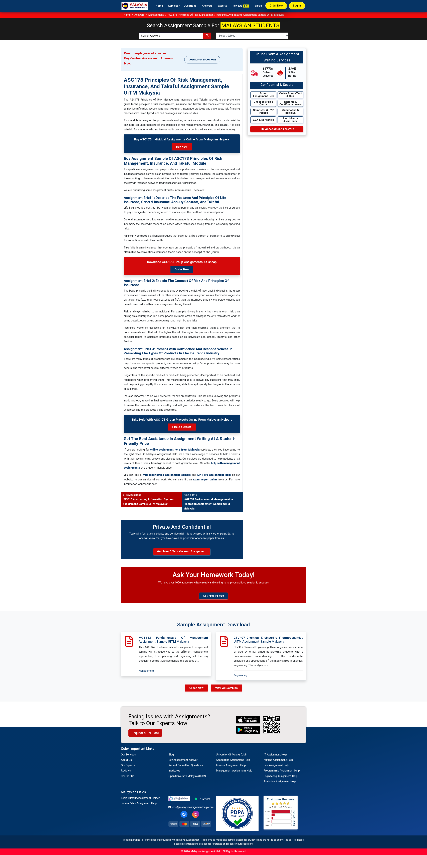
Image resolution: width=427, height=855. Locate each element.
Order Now (276, 5)
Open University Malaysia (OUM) (187, 776)
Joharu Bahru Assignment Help (139, 803)
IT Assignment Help (275, 754)
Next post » (208, 501)
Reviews (241, 5)
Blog (171, 754)
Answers (207, 5)
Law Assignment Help (276, 765)
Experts (222, 5)
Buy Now (181, 146)
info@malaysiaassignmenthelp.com (191, 807)
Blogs (258, 5)
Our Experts (128, 765)
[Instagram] (195, 814)
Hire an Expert (181, 427)
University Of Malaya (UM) (231, 754)
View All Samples (226, 688)
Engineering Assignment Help (281, 776)
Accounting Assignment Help (233, 759)
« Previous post (148, 499)
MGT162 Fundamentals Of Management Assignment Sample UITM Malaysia (173, 639)
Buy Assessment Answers (277, 129)
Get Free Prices (213, 595)
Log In (297, 5)
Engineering (240, 675)
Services (173, 5)
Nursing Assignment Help (278, 759)
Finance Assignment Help (231, 765)
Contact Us (127, 776)
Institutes (174, 770)
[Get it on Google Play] (248, 730)
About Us (126, 759)
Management (156, 14)
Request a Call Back (145, 733)
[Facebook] (183, 814)
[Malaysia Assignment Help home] (134, 6)
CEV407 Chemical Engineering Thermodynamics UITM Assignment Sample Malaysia (268, 639)
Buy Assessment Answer (182, 759)
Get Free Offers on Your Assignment (181, 551)
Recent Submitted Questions (185, 765)
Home (159, 5)
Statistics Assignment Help (280, 781)
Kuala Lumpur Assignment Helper (140, 798)
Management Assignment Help (234, 770)
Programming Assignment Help (282, 770)
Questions (190, 5)
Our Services (128, 754)
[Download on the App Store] (248, 720)
